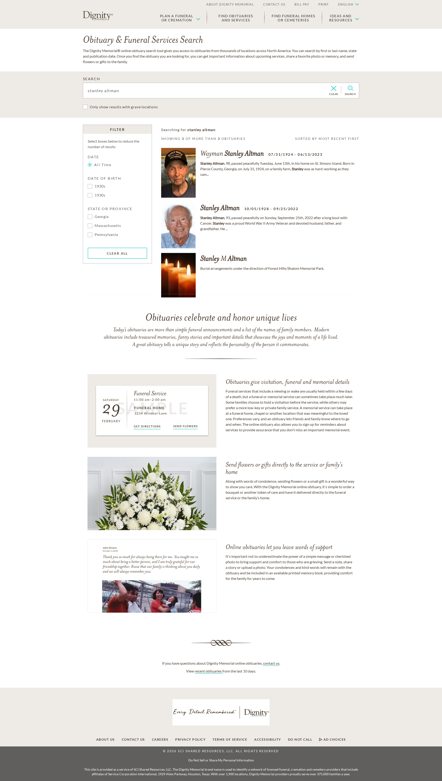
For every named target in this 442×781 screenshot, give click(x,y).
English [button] (346, 4)
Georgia (102, 216)
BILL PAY (301, 4)
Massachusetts (108, 225)
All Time (102, 164)
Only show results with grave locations (124, 107)
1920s (100, 186)
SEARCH (91, 78)
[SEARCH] (350, 88)
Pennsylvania (106, 234)
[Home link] (98, 15)
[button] (180, 18)
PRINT (323, 4)
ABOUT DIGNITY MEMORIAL (230, 4)
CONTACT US (274, 4)
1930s (100, 195)
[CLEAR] (333, 88)
